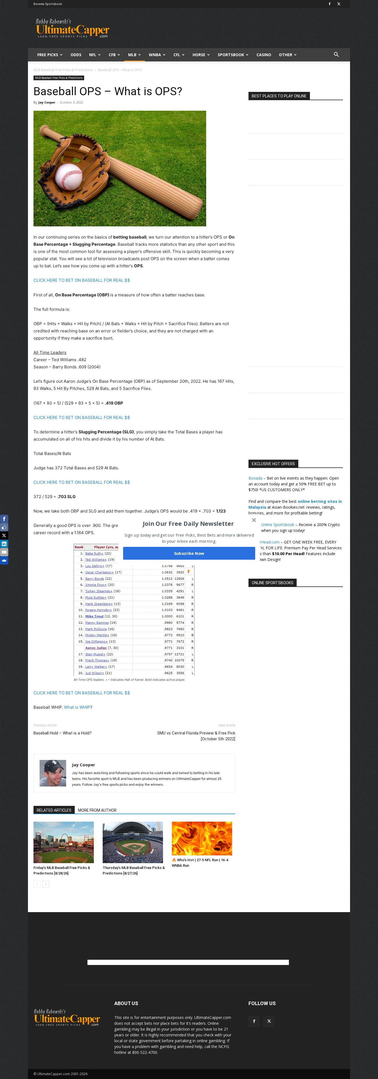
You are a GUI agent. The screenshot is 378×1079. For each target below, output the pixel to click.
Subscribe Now (189, 553)
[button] (188, 523)
